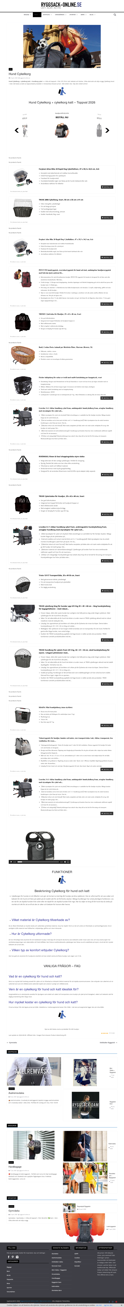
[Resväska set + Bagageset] (85, 1178)
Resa (36, 15)
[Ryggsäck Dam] (85, 1105)
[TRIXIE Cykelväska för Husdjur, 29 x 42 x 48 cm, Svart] (23, 322)
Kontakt (77, 1266)
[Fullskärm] (68, 862)
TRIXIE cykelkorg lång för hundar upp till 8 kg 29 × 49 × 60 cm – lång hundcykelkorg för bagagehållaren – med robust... (74, 607)
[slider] (38, 861)
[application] (40, 846)
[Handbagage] (34, 1145)
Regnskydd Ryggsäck (83, 1206)
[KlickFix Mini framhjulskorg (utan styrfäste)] (23, 715)
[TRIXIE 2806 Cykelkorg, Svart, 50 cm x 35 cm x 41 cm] (23, 208)
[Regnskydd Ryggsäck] (69, 1207)
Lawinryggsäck (111, 1226)
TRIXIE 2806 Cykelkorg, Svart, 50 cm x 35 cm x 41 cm (61, 200)
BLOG (91, 15)
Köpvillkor (77, 1262)
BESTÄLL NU (62, 117)
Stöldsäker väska (57, 1262)
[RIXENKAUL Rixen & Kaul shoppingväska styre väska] (23, 464)
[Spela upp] (11, 862)
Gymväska (13, 1043)
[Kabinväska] (85, 1146)
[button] (30, 14)
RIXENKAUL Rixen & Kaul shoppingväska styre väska (61, 456)
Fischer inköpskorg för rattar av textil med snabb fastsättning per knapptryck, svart (70, 377)
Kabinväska (112, 1144)
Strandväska (56, 1274)
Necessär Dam (56, 1266)
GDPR (76, 1254)
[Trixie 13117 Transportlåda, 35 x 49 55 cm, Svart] (23, 583)
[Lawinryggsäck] (84, 1227)
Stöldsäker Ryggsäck (107, 1043)
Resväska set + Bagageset (112, 1176)
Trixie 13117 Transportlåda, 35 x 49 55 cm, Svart (59, 575)
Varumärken (59, 15)
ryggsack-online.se (25, 78)
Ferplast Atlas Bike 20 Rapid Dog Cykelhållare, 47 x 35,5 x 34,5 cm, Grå (69, 169)
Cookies (77, 1258)
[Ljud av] (65, 862)
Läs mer (99, 1305)
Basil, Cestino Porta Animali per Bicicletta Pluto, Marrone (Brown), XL (66, 347)
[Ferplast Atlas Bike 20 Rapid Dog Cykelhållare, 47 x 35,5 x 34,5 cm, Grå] (23, 177)
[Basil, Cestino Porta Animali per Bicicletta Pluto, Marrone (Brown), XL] (23, 355)
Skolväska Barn (57, 1290)
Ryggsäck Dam (113, 1103)
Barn (82, 15)
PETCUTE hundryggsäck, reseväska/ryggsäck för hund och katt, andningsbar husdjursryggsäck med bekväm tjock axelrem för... (75, 271)
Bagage (26, 15)
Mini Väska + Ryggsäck (113, 1070)
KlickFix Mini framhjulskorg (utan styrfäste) (56, 707)
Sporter (73, 15)
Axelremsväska (16, 1093)
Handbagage (15, 1166)
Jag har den (108, 1305)
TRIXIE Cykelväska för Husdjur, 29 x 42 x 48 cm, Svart (60, 314)
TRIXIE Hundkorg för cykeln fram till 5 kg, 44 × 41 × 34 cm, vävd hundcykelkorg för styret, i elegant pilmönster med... (74, 651)
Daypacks (46, 15)
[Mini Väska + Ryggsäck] (85, 1073)
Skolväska (55, 1254)
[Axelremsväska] (34, 1071)
